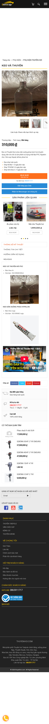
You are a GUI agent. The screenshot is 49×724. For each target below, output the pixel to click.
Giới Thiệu (6, 546)
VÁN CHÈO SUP (8, 527)
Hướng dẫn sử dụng (14, 254)
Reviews (8, 259)
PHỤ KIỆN (17, 60)
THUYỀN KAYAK (9, 534)
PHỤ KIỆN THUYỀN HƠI (32, 60)
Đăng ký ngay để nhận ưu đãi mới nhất (19, 491)
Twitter (22, 383)
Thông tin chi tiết (13, 249)
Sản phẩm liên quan (24, 197)
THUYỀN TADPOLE (10, 524)
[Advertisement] (24, 13)
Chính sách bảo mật (10, 553)
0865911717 (29, 181)
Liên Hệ (5, 549)
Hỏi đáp (6, 568)
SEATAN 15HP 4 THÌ (25, 463)
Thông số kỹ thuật (13, 244)
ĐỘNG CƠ (6, 531)
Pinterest (36, 383)
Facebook (14, 383)
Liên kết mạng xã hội (10, 503)
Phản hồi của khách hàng (12, 556)
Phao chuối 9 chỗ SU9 (25, 430)
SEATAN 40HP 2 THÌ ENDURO (29, 452)
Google (29, 383)
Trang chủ (6, 60)
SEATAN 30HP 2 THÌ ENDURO (29, 441)
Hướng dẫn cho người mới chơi (14, 579)
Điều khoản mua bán (10, 575)
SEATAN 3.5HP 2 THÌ (25, 474)
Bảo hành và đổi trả (10, 572)
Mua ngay (24, 176)
